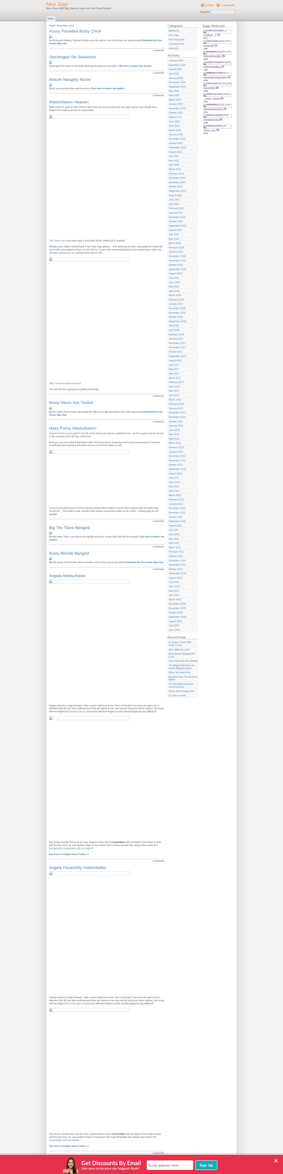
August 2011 (175, 525)
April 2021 (174, 204)
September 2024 (177, 86)
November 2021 (177, 182)
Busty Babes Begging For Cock (182, 655)
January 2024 (176, 104)
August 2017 (175, 360)
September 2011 (177, 521)
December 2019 (177, 256)
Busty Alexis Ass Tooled (71, 402)
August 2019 (175, 273)
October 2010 (176, 569)
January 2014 (176, 425)
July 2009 (174, 625)
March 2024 (175, 99)
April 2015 (174, 395)
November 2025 (177, 65)
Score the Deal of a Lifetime (183, 661)
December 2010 (177, 560)
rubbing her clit (66, 252)
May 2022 (174, 160)
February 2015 (176, 404)
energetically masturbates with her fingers (71, 848)
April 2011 (174, 543)
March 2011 (175, 547)
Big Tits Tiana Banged (69, 527)
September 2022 (177, 147)
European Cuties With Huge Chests (180, 644)
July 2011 (174, 530)
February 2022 (176, 173)
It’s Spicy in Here (177, 695)
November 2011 (177, 512)
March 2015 (175, 399)
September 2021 (177, 191)
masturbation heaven (69, 383)
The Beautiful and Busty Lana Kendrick (181, 685)
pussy (95, 445)
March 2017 (175, 378)
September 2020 (177, 225)
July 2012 (174, 477)
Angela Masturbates (67, 575)
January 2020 (176, 251)
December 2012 (177, 456)
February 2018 (176, 334)
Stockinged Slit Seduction (72, 57)
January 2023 (176, 134)
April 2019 (174, 291)
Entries (209, 5)
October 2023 (176, 112)
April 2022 (174, 165)
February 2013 (176, 447)
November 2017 (177, 347)
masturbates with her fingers (64, 1140)
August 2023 (175, 117)
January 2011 (176, 556)
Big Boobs (174, 30)
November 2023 (177, 108)
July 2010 (174, 582)
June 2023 (174, 121)
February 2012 (176, 499)
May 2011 (174, 538)
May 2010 (174, 591)
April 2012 (174, 491)
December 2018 (177, 308)
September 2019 (177, 269)
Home (51, 18)
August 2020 (175, 230)
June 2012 (174, 482)
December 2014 (177, 412)
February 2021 (176, 208)
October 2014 (176, 421)
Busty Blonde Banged (69, 553)
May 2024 (174, 91)
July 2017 (174, 365)
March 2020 (175, 243)
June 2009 (174, 630)
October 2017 (176, 351)
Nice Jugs (57, 4)
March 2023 (175, 130)
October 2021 (176, 186)
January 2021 (176, 212)
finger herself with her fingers (91, 249)
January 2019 (176, 304)
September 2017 (177, 356)
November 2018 (177, 312)
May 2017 (174, 369)
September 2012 (177, 469)
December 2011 (177, 508)
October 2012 (176, 464)
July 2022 (174, 156)
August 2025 (175, 69)
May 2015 (174, 391)
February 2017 (176, 382)
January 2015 (176, 408)
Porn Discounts (177, 39)
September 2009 (177, 617)
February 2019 (176, 299)
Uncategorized (176, 44)
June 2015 (174, 386)
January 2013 (176, 452)
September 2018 (177, 321)
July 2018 (174, 325)
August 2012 (175, 473)
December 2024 (177, 82)
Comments (227, 5)
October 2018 (176, 317)
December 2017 (177, 343)
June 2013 (174, 430)
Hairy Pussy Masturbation (72, 428)
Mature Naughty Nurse (70, 79)
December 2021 (177, 178)
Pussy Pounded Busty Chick (75, 31)
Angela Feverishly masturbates (77, 867)
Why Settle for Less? (179, 649)
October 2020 (176, 221)
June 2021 (174, 199)
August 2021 (175, 195)
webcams (174, 48)
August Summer (57, 433)
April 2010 (174, 595)
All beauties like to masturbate (81, 711)
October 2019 (176, 265)
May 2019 (174, 286)
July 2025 (174, 73)
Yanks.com (59, 240)
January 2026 (176, 60)
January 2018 (176, 338)
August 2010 (175, 578)
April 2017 (174, 373)
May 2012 (174, 486)
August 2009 (175, 621)
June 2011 (174, 534)
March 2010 (175, 599)
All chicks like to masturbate (80, 1003)
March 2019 (175, 295)
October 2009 (176, 612)
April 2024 (174, 95)
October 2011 (176, 517)
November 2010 (177, 564)
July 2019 (174, 278)
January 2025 (176, 78)
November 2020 (177, 217)
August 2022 (175, 152)
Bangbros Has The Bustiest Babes (183, 678)
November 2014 (177, 417)
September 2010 (177, 573)
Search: (205, 11)
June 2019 (174, 282)
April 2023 (174, 125)
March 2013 (175, 443)
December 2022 (177, 139)
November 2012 (177, 460)
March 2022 (175, 169)
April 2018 (174, 330)
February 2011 (176, 551)
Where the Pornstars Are (181, 691)
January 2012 (176, 504)
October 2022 (176, 143)
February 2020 (176, 247)
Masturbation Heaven (69, 102)
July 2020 (174, 234)
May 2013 (174, 434)
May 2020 (174, 239)
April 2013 (174, 438)
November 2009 (177, 608)
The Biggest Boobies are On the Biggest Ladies (181, 667)
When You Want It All (179, 672)
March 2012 (175, 495)
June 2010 (174, 586)
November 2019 (177, 260)
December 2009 (177, 603)
